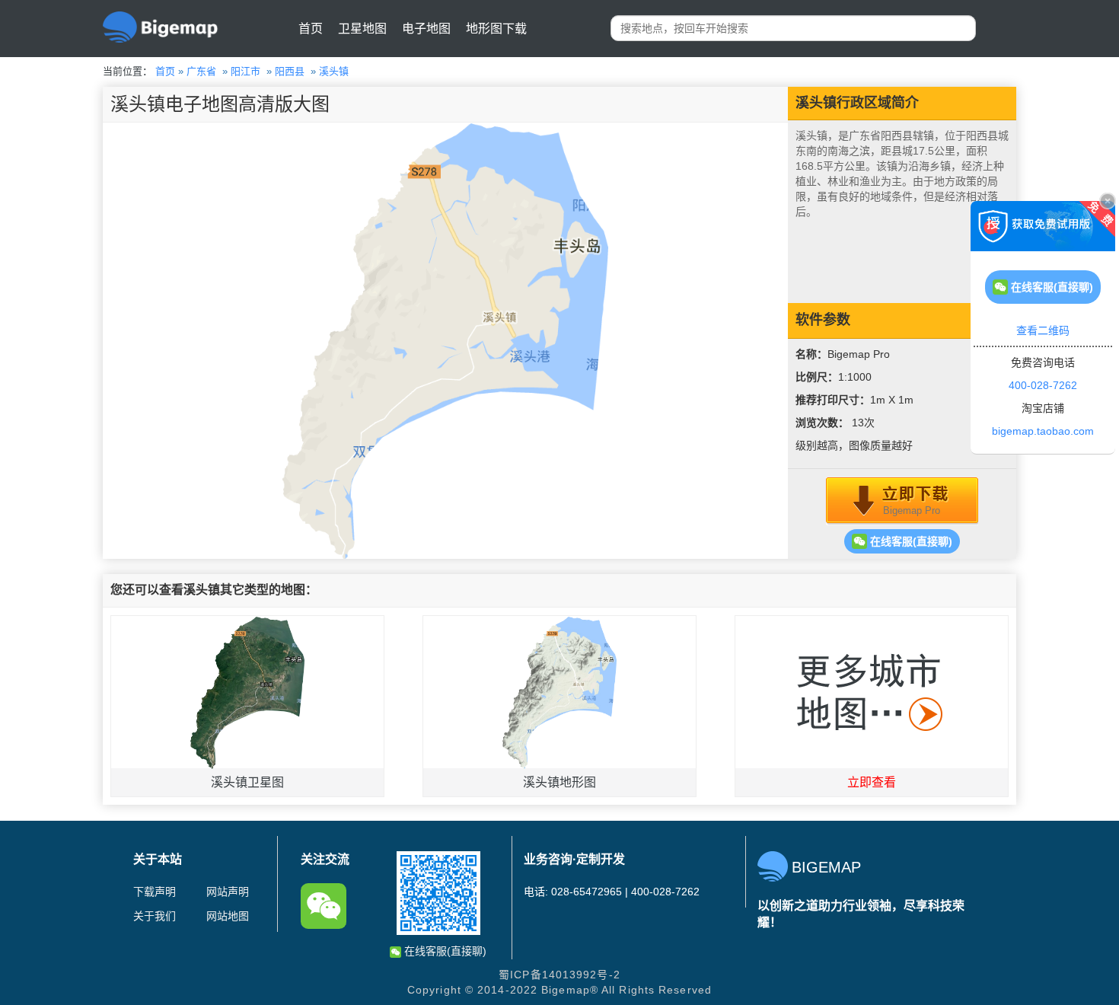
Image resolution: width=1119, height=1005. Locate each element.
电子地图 (426, 28)
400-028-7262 (1043, 385)
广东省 (201, 71)
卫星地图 (362, 28)
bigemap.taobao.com (1043, 431)
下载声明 (154, 891)
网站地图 (227, 916)
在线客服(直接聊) (909, 541)
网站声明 (227, 891)
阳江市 (245, 71)
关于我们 (154, 916)
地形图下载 (496, 28)
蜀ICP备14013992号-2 (559, 974)
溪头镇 (334, 71)
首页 (310, 28)
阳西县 (289, 71)
